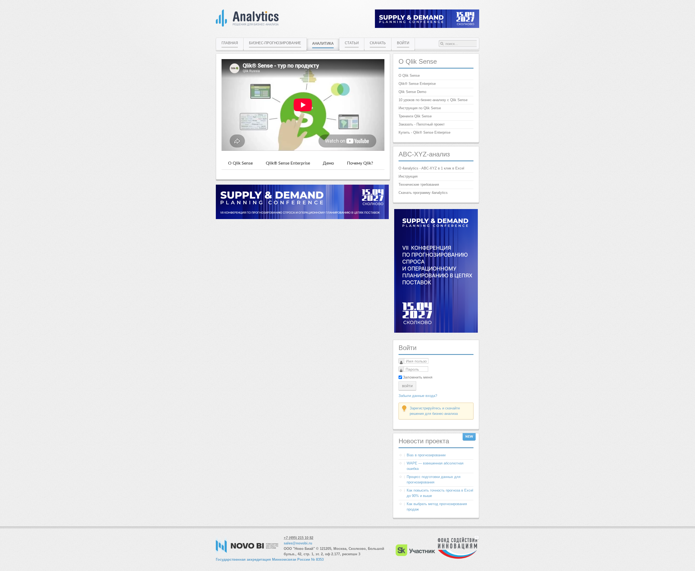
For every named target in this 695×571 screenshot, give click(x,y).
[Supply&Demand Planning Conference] (436, 331)
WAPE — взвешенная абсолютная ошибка (435, 466)
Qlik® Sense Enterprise (288, 163)
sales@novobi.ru (298, 543)
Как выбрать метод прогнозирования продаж (437, 506)
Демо (328, 163)
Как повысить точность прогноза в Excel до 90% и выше (440, 493)
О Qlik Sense (240, 163)
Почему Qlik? (360, 163)
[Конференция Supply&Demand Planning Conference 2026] (302, 218)
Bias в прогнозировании (426, 455)
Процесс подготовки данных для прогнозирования (433, 479)
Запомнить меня (417, 377)
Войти (407, 386)
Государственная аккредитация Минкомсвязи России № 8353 (270, 559)
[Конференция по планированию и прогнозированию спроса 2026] (427, 27)
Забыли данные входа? (418, 396)
